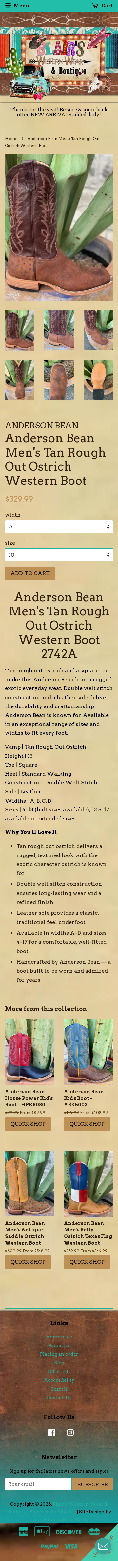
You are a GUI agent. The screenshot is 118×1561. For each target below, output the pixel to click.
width (13, 515)
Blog (59, 1362)
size (10, 543)
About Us (59, 1345)
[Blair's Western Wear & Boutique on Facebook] (50, 1434)
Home (11, 138)
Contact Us (59, 1397)
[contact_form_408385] (103, 1546)
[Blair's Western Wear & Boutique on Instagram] (68, 1434)
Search (59, 1389)
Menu (21, 5)
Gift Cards (59, 1371)
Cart (107, 5)
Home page (59, 1336)
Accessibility (59, 1380)
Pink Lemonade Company (59, 1519)
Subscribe (92, 1484)
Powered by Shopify (53, 1511)
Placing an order (59, 1354)
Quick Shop (28, 1124)
